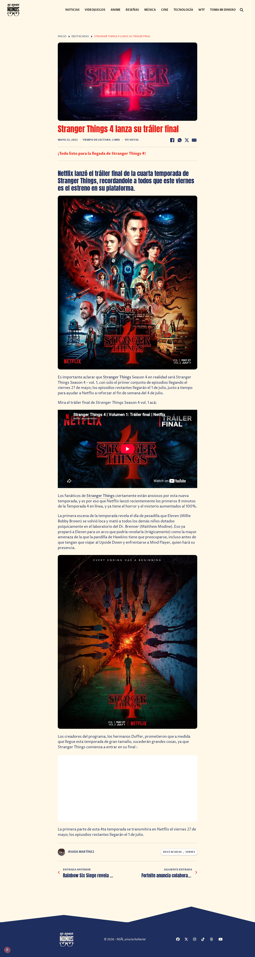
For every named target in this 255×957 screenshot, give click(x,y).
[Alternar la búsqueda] (242, 10)
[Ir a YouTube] (222, 939)
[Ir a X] (188, 939)
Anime (116, 10)
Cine (164, 10)
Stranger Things (117, 377)
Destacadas (80, 36)
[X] (187, 140)
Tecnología (183, 10)
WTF (201, 10)
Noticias (72, 10)
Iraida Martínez (81, 852)
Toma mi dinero (223, 10)
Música (150, 10)
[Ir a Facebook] (179, 939)
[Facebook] (172, 140)
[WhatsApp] (179, 140)
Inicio (62, 36)
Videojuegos (95, 10)
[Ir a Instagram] (196, 939)
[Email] (194, 140)
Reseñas (132, 10)
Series (190, 852)
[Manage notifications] (7, 950)
